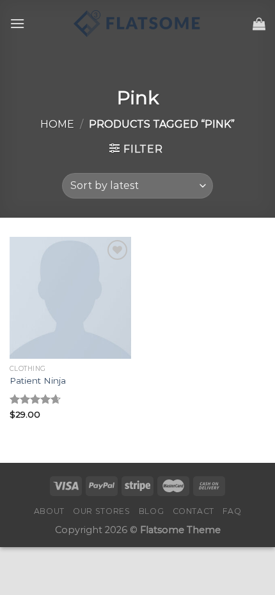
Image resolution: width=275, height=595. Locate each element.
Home (57, 124)
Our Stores (101, 511)
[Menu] (17, 23)
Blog (151, 511)
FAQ (232, 511)
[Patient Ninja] (70, 297)
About (49, 511)
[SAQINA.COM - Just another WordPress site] (137, 23)
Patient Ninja (38, 380)
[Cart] (259, 24)
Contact (193, 511)
